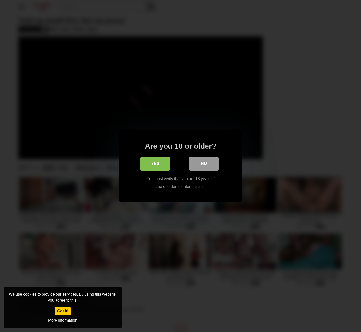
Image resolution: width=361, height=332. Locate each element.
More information (62, 320)
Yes (155, 163)
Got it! (62, 311)
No (204, 163)
